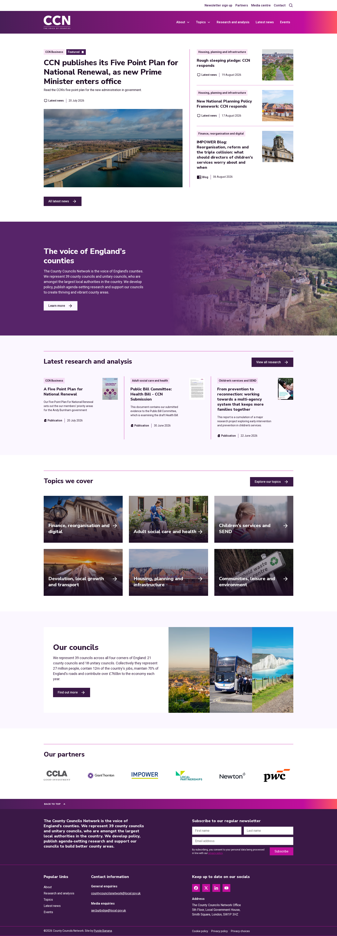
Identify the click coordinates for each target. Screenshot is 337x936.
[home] (57, 22)
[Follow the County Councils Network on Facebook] (196, 888)
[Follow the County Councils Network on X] (206, 888)
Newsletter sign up (218, 5)
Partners (241, 5)
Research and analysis (233, 22)
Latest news (265, 22)
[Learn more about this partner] (57, 776)
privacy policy (215, 853)
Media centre (261, 5)
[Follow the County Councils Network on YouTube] (226, 888)
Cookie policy (200, 931)
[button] (183, 22)
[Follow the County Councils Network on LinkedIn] (216, 888)
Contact (280, 5)
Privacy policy (219, 931)
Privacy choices (240, 931)
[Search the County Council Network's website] (291, 5)
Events (285, 22)
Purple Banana (103, 930)
